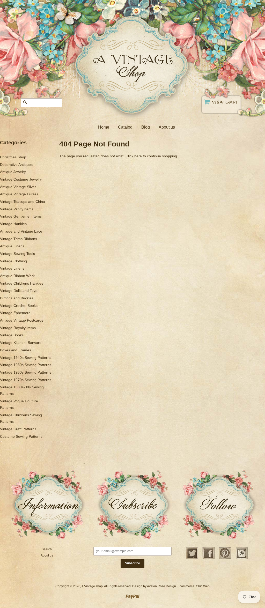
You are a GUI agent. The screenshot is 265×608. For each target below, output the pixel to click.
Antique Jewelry (13, 172)
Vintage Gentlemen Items (21, 216)
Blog (145, 127)
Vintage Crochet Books (19, 305)
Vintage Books (12, 335)
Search (47, 549)
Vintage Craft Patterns (18, 429)
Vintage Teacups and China (22, 201)
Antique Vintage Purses (19, 194)
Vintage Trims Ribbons (18, 239)
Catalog (125, 127)
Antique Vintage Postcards (21, 320)
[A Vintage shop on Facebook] (208, 558)
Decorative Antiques (16, 164)
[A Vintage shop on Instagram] (241, 558)
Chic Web (203, 586)
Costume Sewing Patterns (21, 436)
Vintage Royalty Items (18, 328)
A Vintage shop (92, 586)
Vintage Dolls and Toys (18, 290)
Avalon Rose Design (161, 586)
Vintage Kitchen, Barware (20, 342)
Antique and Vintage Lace (21, 231)
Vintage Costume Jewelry (21, 179)
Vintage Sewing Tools (17, 253)
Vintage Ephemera (15, 313)
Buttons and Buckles (16, 298)
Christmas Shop (13, 157)
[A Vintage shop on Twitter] (192, 558)
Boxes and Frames (15, 350)
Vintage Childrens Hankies (21, 283)
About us (167, 127)
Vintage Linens (12, 268)
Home (103, 127)
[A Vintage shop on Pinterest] (225, 558)
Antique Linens (12, 246)
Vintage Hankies (13, 224)
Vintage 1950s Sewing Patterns (25, 365)
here (138, 156)
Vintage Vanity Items (16, 209)
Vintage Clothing (13, 261)
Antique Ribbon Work (17, 276)
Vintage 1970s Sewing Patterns (25, 380)
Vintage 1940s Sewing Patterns (25, 357)
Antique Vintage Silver (18, 187)
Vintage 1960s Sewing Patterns (25, 372)
